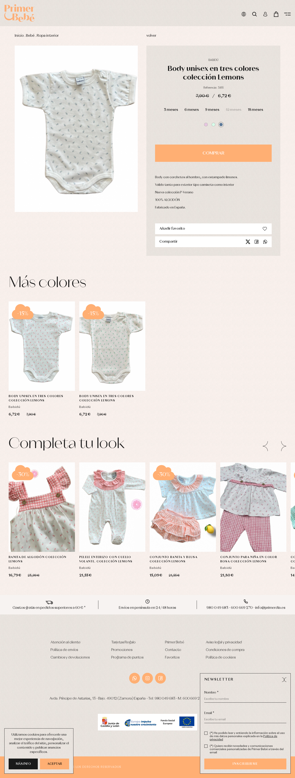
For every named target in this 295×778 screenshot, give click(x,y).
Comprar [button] (213, 153)
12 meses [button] (233, 110)
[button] (206, 124)
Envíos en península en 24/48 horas (147, 608)
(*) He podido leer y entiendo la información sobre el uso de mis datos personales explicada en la (247, 736)
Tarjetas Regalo (123, 642)
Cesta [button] (276, 14)
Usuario (265, 14)
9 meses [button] (212, 110)
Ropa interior (48, 36)
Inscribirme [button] (245, 763)
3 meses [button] (171, 110)
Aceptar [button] (54, 763)
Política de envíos (64, 650)
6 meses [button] (191, 110)
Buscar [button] (254, 14)
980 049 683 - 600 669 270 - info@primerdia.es (245, 608)
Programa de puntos (127, 657)
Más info (23, 763)
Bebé (30, 36)
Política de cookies (221, 657)
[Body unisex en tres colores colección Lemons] (42, 346)
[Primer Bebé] (19, 13)
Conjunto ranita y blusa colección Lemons (173, 559)
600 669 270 (193, 698)
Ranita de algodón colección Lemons (37, 559)
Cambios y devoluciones (70, 657)
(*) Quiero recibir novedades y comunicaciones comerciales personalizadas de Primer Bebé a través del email (247, 749)
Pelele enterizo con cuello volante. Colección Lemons (106, 559)
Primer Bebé (174, 642)
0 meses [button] (97, 529)
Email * (209, 713)
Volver (151, 36)
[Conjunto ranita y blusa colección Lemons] (183, 507)
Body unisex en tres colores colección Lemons (36, 398)
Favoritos (172, 657)
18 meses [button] (255, 110)
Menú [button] (287, 14)
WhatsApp (134, 678)
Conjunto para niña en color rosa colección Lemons (248, 559)
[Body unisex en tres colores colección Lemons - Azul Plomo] (76, 129)
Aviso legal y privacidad (224, 642)
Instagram (147, 678)
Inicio (19, 36)
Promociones (121, 650)
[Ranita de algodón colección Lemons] (42, 507)
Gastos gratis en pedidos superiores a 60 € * (49, 608)
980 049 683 (165, 698)
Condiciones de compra (225, 650)
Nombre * (211, 692)
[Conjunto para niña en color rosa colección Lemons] (253, 507)
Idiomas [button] (243, 14)
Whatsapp (265, 242)
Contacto (173, 650)
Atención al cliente (66, 642)
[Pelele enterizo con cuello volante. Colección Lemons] (112, 507)
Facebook (256, 242)
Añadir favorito (172, 229)
